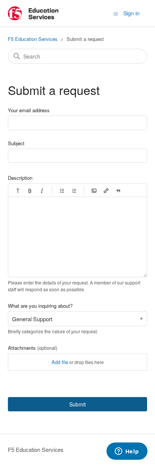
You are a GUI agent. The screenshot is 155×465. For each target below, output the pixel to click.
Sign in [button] (131, 13)
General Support (32, 319)
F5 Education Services (33, 38)
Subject (16, 143)
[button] (18, 190)
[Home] (33, 13)
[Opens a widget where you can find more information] (126, 451)
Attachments (32, 347)
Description (20, 177)
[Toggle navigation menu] (115, 13)
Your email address (29, 110)
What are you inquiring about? (40, 305)
